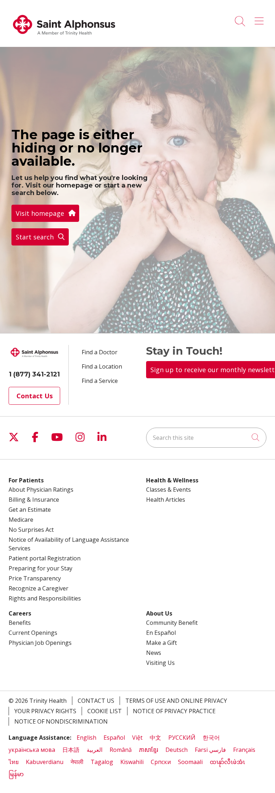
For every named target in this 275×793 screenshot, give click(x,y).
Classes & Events (168, 489)
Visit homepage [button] (40, 213)
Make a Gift (161, 643)
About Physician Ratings (41, 489)
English (86, 737)
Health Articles (165, 499)
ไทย (14, 762)
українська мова (32, 750)
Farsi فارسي (210, 750)
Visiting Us (160, 663)
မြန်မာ (16, 774)
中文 (155, 737)
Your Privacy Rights (45, 711)
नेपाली (77, 762)
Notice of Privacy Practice (174, 711)
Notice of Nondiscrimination (61, 721)
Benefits (20, 623)
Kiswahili (132, 762)
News (153, 653)
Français (244, 750)
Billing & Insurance (34, 499)
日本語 (70, 750)
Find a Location (102, 366)
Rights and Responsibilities (45, 598)
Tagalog (102, 762)
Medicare (21, 520)
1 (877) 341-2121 (34, 374)
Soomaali (190, 762)
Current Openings (33, 633)
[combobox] (206, 438)
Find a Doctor (99, 352)
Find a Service (100, 381)
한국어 (211, 737)
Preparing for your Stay (40, 568)
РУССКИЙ (182, 737)
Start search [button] (35, 237)
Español (114, 737)
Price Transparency (35, 578)
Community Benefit (172, 623)
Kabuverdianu (44, 762)
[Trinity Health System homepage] (64, 39)
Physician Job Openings (40, 643)
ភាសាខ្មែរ (148, 750)
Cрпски (161, 762)
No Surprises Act (31, 530)
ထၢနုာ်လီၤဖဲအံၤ (227, 762)
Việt (137, 737)
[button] (260, 18)
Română (121, 750)
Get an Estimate (30, 510)
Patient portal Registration (45, 558)
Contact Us (34, 395)
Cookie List (104, 711)
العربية (94, 750)
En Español (161, 633)
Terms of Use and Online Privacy (176, 701)
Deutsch (176, 750)
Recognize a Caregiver (38, 588)
